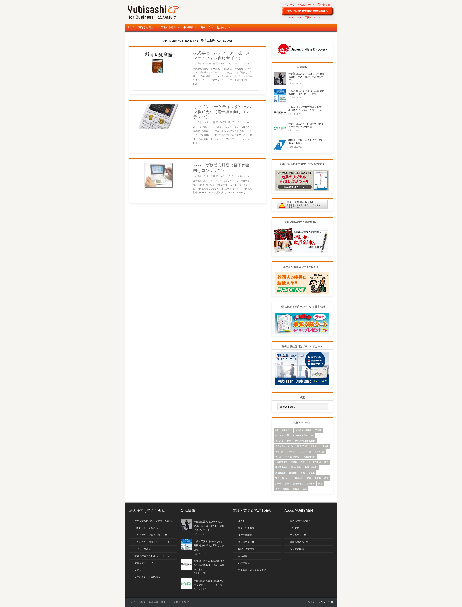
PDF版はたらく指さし (146, 528)
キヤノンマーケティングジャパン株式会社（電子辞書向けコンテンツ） (222, 111)
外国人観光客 (311, 467)
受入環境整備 (281, 467)
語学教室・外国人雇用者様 (252, 570)
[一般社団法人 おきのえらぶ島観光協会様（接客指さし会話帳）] (280, 100)
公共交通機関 (315, 462)
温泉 (326, 478)
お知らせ (222, 27)
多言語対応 (280, 472)
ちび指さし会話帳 (303, 430)
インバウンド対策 (283, 440)
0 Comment (244, 63)
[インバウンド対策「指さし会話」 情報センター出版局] (153, 18)
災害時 (278, 483)
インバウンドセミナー (303, 435)
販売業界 (311, 483)
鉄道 (320, 483)
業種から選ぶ (168, 27)
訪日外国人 (298, 483)
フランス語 (306, 451)
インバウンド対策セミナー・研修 (152, 542)
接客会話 (299, 478)
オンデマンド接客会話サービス (150, 535)
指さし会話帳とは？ (300, 521)
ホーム (131, 27)
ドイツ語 (279, 451)
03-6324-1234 (293, 17)
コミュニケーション (284, 446)
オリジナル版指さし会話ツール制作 (153, 521)
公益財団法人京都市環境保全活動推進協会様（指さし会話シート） (209, 565)
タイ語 (325, 446)
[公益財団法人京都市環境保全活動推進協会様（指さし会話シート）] (280, 117)
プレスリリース (298, 535)
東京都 (318, 478)
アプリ (318, 430)
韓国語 (286, 488)
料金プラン (207, 27)
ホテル (278, 456)
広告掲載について (143, 563)
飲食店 (296, 488)
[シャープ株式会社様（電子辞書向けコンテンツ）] (159, 187)
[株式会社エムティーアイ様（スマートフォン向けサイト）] (159, 74)
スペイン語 (302, 446)
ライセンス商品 (142, 549)
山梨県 (312, 472)
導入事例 (188, 27)
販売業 (241, 521)
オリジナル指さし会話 (305, 440)
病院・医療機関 (246, 549)
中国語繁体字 (281, 462)
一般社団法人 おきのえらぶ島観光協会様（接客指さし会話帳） (209, 545)
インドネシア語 (282, 435)
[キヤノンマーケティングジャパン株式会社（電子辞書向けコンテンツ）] (159, 128)
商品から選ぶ (146, 27)
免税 (303, 462)
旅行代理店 (244, 563)
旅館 (309, 478)
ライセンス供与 (292, 456)
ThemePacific (327, 602)
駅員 (305, 488)
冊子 (326, 462)
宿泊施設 (293, 472)
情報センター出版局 (207, 63)
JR (276, 430)
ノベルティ (292, 451)
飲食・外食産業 (246, 528)
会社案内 (294, 528)
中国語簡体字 (309, 456)
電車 (277, 488)
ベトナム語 (319, 451)
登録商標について (299, 542)
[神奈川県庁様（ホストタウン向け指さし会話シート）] (280, 150)
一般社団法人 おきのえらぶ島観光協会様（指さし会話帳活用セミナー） (306, 76)
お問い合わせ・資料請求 (147, 577)
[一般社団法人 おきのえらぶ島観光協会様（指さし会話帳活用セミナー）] (280, 83)
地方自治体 (296, 467)
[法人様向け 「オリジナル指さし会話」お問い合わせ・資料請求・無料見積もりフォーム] (307, 11)
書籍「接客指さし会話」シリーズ (152, 556)
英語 (287, 483)
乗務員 (294, 462)
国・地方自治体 (246, 542)
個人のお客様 (297, 549)
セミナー (315, 446)
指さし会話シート (283, 478)
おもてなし (287, 430)
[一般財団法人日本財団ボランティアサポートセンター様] (280, 133)
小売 (303, 472)
